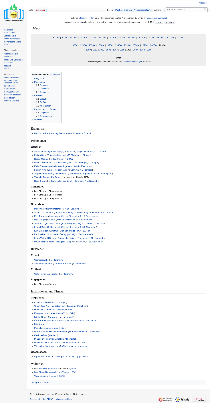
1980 (88, 49)
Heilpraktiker (61, 212)
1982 (101, 49)
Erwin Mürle (40, 227)
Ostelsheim (90, 320)
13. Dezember (85, 170)
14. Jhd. (112, 37)
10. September (74, 209)
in (71, 133)
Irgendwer (39, 356)
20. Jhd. (170, 37)
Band (52, 302)
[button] (158, 9)
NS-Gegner (70, 223)
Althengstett (106, 173)
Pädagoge (58, 151)
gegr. (79, 356)
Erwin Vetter (40, 238)
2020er (153, 45)
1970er (109, 45)
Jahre (46, 382)
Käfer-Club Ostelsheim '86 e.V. (49, 320)
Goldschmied (53, 227)
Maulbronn (86, 166)
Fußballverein (66, 346)
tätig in (80, 151)
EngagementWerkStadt (157, 18)
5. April (87, 133)
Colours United (41, 302)
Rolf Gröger (40, 219)
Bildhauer (51, 219)
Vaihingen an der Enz (65, 356)
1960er (101, 45)
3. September (85, 219)
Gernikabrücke (41, 260)
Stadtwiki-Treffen (86, 18)
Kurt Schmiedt (41, 231)
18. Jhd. (151, 37)
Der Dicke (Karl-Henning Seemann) (51, 133)
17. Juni (86, 231)
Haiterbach (68, 317)
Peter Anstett (40, 209)
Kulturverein (70, 342)
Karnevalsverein (77, 331)
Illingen (62, 302)
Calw (72, 170)
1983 (108, 49)
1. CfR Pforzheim (75, 181)
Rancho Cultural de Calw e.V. (48, 342)
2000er (136, 45)
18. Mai (109, 212)
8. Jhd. (56, 37)
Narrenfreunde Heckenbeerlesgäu (50, 331)
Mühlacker (83, 346)
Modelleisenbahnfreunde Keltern (50, 328)
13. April (94, 162)
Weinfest (53, 335)
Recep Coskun (41, 159)
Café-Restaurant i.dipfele (46, 274)
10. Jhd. (74, 37)
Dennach (88, 151)
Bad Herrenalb (86, 234)
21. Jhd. (180, 37)
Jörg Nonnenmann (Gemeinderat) (50, 173)
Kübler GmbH (41, 317)
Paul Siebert (40, 234)
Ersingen (89, 223)
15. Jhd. (122, 37)
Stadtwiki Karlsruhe (48, 368)
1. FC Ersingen (80, 162)
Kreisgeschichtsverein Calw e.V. (49, 313)
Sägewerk (54, 317)
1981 (95, 49)
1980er (118, 45)
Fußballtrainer (56, 159)
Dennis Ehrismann (43, 162)
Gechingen (79, 241)
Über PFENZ (47, 399)
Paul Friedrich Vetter (44, 241)
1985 (122, 49)
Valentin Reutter (42, 177)
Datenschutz (35, 399)
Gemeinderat (55, 166)
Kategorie (36, 382)
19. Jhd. (161, 37)
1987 (135, 49)
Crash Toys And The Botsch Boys (50, 306)
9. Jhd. (64, 37)
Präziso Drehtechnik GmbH (47, 339)
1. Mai (70, 159)
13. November (96, 241)
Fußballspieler (54, 155)
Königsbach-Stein (64, 309)
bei (64, 155)
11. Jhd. (83, 37)
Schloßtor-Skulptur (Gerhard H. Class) (52, 263)
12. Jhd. (93, 37)
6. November (93, 181)
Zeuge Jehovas (75, 212)
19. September (98, 238)
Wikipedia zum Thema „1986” (48, 376)
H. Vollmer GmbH (42, 309)
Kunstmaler (54, 216)
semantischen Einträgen (132, 62)
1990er (127, 45)
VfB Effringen (73, 155)
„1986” (73, 368)
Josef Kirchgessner (43, 223)
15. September (89, 216)
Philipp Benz (40, 155)
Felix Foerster (41, 166)
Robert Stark (40, 181)
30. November (89, 227)
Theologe (58, 223)
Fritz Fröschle (41, 216)
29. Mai (100, 223)
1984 (115, 49)
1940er (83, 45)
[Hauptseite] (13, 12)
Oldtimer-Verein (73, 320)
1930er (74, 45)
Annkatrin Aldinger (43, 151)
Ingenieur (67, 166)
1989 (149, 49)
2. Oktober (101, 151)
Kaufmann (56, 177)
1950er (92, 45)
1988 (142, 49)
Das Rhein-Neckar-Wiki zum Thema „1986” (55, 372)
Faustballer (70, 151)
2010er (144, 45)
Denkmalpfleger (55, 209)
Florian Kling (40, 170)
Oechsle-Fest (40, 335)
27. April (87, 155)
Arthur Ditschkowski (43, 212)
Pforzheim (78, 133)
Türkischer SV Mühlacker (46, 346)
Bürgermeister (54, 170)
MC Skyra (39, 324)
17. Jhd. (141, 37)
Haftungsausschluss (63, 399)
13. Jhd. (103, 37)
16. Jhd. (132, 37)
